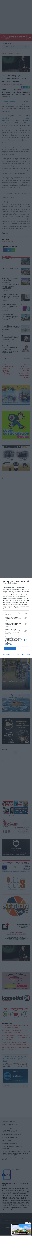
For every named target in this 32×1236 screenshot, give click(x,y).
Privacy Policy (26, 654)
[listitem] (16, 613)
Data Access (16, 654)
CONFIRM (10, 648)
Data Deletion (6, 654)
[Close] (28, 581)
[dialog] (16, 618)
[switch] (25, 618)
